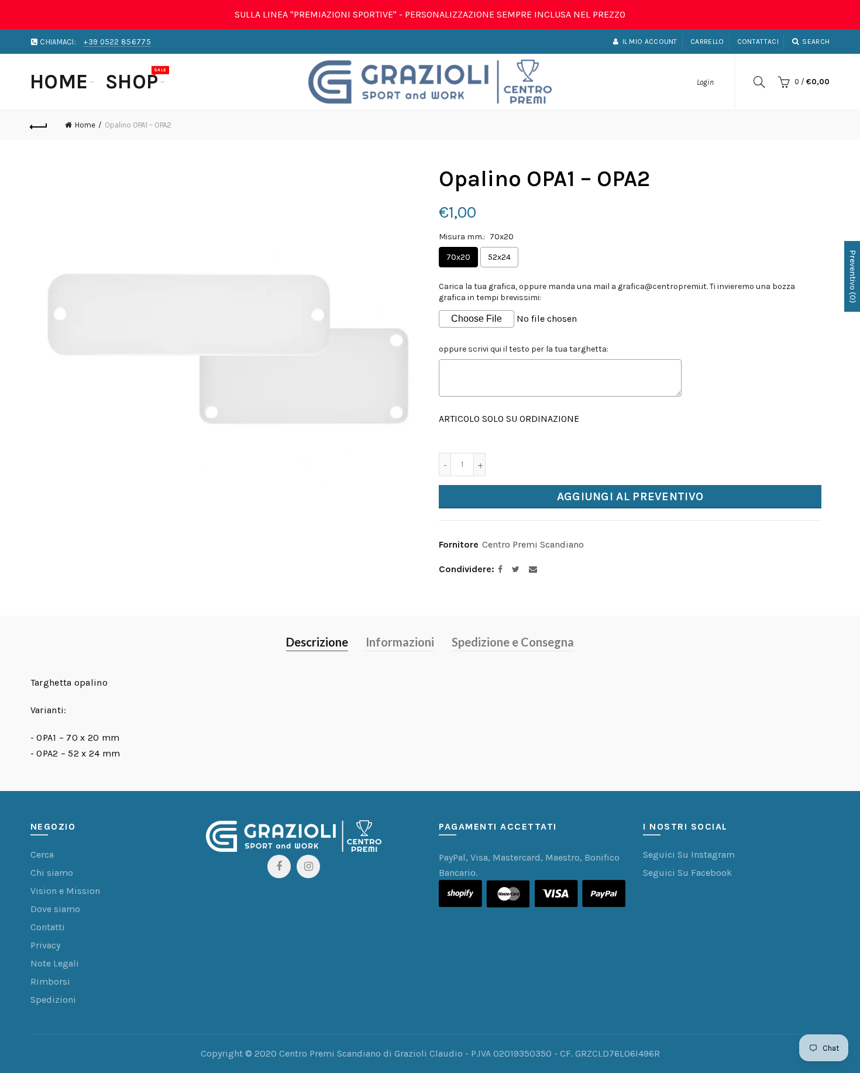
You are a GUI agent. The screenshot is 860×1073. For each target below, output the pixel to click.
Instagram (308, 866)
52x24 (499, 257)
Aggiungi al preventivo (630, 496)
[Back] (39, 125)
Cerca (42, 854)
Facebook (279, 866)
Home (59, 82)
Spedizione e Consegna (513, 642)
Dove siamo (55, 908)
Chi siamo (51, 872)
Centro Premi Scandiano (533, 544)
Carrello (707, 41)
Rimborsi (50, 981)
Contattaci (758, 41)
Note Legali (54, 963)
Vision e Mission (65, 890)
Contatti (47, 927)
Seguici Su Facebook (687, 872)
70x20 (458, 257)
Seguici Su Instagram (689, 854)
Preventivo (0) (853, 275)
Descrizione (317, 642)
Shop (135, 80)
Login (705, 82)
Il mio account (649, 41)
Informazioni (400, 642)
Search (816, 41)
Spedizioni (53, 999)
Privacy (45, 945)
